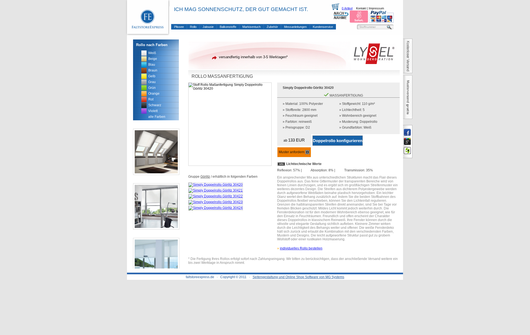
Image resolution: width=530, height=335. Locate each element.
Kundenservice (323, 26)
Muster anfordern (292, 152)
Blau (151, 65)
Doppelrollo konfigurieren (337, 140)
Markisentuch (251, 26)
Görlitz (205, 177)
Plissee (179, 26)
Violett (153, 111)
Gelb (151, 76)
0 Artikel (347, 8)
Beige (152, 59)
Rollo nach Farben (152, 45)
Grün (152, 88)
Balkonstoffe (228, 26)
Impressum (376, 8)
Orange (154, 93)
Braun (152, 70)
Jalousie (208, 26)
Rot (150, 99)
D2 (308, 127)
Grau (152, 82)
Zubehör (272, 26)
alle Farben (156, 117)
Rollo (193, 26)
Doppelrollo (368, 122)
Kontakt (361, 8)
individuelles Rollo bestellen (301, 248)
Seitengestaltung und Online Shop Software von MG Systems (298, 277)
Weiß (152, 53)
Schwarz (154, 105)
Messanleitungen (295, 26)
